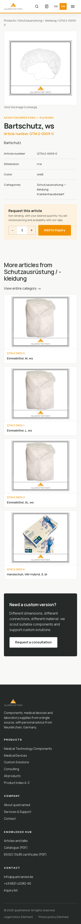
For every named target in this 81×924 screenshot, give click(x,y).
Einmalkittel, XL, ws (20, 502)
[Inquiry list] (46, 6)
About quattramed (17, 805)
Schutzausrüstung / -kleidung (37, 20)
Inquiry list (11, 890)
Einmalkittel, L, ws (19, 430)
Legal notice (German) (18, 917)
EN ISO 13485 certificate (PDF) (25, 854)
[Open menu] (72, 6)
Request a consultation (33, 642)
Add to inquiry (54, 230)
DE (56, 6)
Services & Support (17, 812)
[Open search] (37, 6)
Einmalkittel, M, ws (20, 358)
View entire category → (22, 288)
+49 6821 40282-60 (17, 883)
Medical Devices (15, 755)
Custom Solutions (16, 762)
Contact (10, 818)
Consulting (11, 769)
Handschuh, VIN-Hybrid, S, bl (27, 574)
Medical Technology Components (28, 748)
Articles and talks (16, 841)
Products (10, 20)
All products (12, 776)
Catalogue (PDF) (16, 847)
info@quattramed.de (18, 877)
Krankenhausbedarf (50, 194)
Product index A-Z (17, 783)
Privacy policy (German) (54, 917)
